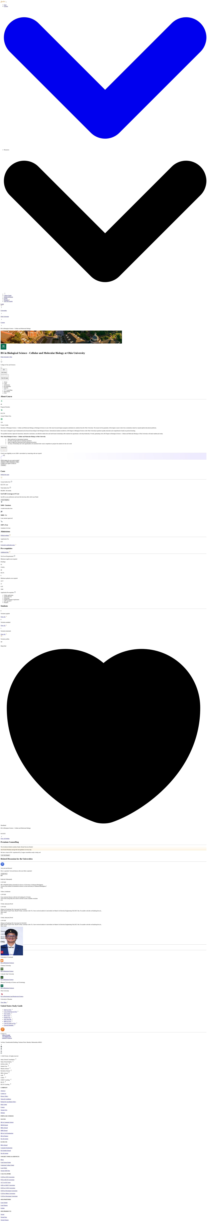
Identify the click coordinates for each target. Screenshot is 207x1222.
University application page (8, 545)
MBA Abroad (4, 1127)
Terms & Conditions (6, 1099)
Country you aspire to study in (8, 463)
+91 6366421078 (6, 1036)
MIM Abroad (4, 1130)
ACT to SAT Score (6, 1182)
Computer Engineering (6, 1148)
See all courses (4, 1138)
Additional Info (5, 552)
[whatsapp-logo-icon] (103, 1053)
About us (3, 1090)
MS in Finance (4, 1136)
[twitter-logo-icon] (103, 1048)
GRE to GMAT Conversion (8, 1185)
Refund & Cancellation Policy (8, 1101)
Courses (3, 322)
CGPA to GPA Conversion (7, 1177)
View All (3, 617)
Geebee (3, 1208)
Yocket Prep (4, 1217)
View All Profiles (5, 838)
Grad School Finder (6, 1162)
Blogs (2, 1159)
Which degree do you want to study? (10, 460)
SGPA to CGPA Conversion (8, 1188)
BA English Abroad (6, 1150)
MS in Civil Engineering (7, 1133)
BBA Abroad (4, 1145)
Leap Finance (4, 1205)
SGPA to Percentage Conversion (9, 1190)
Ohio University (5, 316)
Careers (3, 1107)
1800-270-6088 (6, 1035)
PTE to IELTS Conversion (7, 1179)
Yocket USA (4, 1110)
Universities (4, 310)
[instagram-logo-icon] (103, 1050)
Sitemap (3, 1112)
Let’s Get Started (5, 855)
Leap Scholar (4, 1202)
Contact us (3, 1093)
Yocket (2, 1214)
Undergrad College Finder (7, 1165)
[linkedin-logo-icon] (103, 1051)
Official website (5, 535)
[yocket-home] (3, 1030)
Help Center (4, 1104)
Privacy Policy (4, 1096)
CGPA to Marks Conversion (8, 1193)
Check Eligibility (5, 499)
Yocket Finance (5, 1220)
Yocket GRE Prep (5, 1170)
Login (2, 304)
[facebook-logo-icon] (103, 1045)
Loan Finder (4, 1168)
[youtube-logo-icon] (103, 1047)
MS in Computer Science (7, 1122)
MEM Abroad (4, 1125)
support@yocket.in (7, 1038)
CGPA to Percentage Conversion (9, 1196)
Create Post (4, 873)
